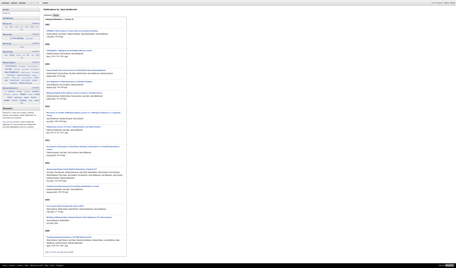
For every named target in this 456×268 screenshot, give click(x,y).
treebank (23, 100)
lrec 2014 (50, 121)
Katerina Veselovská (23, 75)
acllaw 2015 (51, 99)
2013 (21, 27)
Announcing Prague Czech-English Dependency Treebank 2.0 (72, 169)
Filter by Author (8, 62)
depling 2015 (51, 76)
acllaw (6, 55)
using (30, 100)
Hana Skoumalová (33, 66)
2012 (16, 27)
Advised (56, 15)
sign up (55, 252)
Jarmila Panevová (25, 72)
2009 (6, 27)
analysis (22, 47)
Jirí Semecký (35, 72)
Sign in (447, 2)
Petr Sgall (83, 172)
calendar (22, 3)
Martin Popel (81, 73)
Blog (46, 265)
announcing (7, 94)
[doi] (61, 36)
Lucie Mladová (109, 240)
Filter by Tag (7, 43)
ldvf (24, 55)
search (45, 3)
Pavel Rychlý (73, 209)
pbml (37, 55)
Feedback (59, 265)
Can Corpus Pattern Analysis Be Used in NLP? (65, 206)
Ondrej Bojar (92, 172)
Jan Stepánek (35, 69)
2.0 (5, 91)
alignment (11, 91)
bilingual (23, 94)
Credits (19, 265)
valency (37, 100)
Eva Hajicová (22, 66)
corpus (37, 94)
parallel (6, 100)
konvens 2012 (52, 192)
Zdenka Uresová (25, 83)
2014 (26, 27)
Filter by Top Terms (9, 88)
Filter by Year (7, 23)
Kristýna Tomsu (16, 77)
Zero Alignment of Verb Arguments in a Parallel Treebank (69, 82)
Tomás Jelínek (52, 34)
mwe (32, 55)
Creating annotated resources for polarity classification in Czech (73, 186)
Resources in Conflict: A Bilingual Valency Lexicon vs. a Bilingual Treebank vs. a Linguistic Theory (84, 114)
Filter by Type (7, 34)
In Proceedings (17, 38)
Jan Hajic (8, 69)
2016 (37, 27)
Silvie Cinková (25, 80)
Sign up (452, 2)
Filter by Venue (8, 52)
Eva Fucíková (11, 66)
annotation (35, 91)
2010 (11, 27)
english (26, 97)
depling (12, 55)
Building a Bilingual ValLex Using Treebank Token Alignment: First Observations (79, 217)
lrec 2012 (50, 181)
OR (33, 23)
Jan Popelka (25, 69)
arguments (15, 94)
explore (14, 3)
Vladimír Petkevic (73, 34)
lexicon (33, 97)
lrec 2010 (50, 223)
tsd (22, 57)
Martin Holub (63, 209)
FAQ (52, 265)
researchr (5, 3)
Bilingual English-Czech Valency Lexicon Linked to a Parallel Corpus (74, 93)
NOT (37, 23)
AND (35, 23)
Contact (12, 265)
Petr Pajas (63, 175)
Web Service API (36, 265)
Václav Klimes (98, 240)
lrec (28, 55)
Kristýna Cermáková (84, 240)
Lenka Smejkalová (27, 77)
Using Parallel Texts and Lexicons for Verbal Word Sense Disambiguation (76, 70)
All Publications (8, 18)
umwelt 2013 (51, 155)
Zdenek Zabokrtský (67, 178)
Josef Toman (11, 75)
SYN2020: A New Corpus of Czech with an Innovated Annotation (72, 31)
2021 (21, 29)
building (30, 94)
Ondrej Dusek (14, 80)
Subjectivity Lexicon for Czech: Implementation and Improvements (74, 127)
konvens (19, 55)
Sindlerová (6, 13)
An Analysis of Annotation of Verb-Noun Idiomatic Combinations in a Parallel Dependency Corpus (83, 148)
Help (26, 265)
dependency (18, 97)
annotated (27, 91)
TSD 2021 (50, 36)
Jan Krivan (17, 69)
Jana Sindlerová (11, 72)
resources (14, 100)
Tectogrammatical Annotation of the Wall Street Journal (69, 237)
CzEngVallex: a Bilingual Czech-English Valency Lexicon (69, 50)
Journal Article (29, 38)
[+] (14, 62)
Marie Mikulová (52, 175)
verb (21, 103)
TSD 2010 (50, 212)
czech (9, 97)
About (5, 265)
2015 (32, 27)
